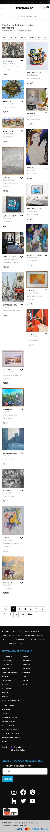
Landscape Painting (9, 672)
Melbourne (26, 660)
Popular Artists (8, 725)
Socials (20, 643)
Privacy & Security (19, 825)
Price (11, 37)
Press (20, 631)
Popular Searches (9, 643)
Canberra (26, 672)
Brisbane (26, 668)
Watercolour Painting (10, 700)
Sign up (8, 779)
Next (30, 614)
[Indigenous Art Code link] (25, 811)
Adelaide (26, 664)
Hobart (25, 684)
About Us (5, 631)
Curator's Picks (8, 705)
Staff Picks (6, 709)
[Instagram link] (15, 795)
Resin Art (5, 692)
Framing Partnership (16, 639)
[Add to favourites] (21, 61)
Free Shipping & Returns (33, 635)
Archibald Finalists (9, 729)
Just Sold (5, 713)
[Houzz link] (15, 804)
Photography (7, 688)
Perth (24, 676)
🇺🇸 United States (18, 750)
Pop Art (5, 684)
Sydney (25, 656)
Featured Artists (8, 721)
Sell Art (5, 741)
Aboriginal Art (7, 656)
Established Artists (9, 717)
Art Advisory (36, 631)
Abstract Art (7, 660)
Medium (33, 37)
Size (21, 37)
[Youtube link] (34, 804)
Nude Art (5, 676)
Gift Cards (17, 635)
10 (22, 614)
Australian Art (7, 664)
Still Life (5, 696)
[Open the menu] (2, 8)
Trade (26, 631)
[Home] (25, 8)
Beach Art (6, 668)
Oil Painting (6, 680)
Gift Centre (6, 635)
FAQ (3, 639)
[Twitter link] (25, 804)
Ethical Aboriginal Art (10, 733)
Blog (13, 631)
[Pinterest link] (34, 795)
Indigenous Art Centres (11, 737)
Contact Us (31, 639)
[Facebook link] (25, 795)
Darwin (25, 680)
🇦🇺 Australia (16, 747)
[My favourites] (43, 7)
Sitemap (41, 639)
